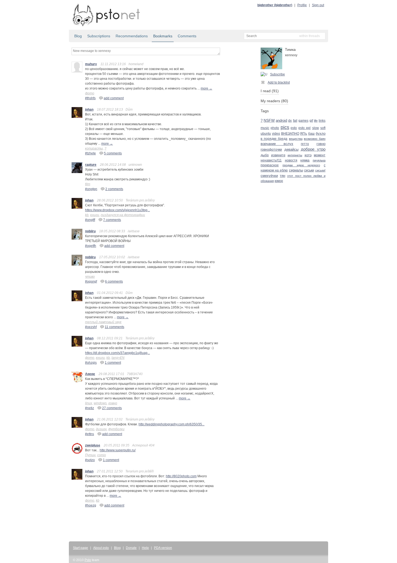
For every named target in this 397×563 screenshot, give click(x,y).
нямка (304, 160)
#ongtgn (91, 189)
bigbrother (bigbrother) (274, 5)
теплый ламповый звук (103, 322)
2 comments (114, 189)
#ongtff (90, 220)
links (322, 120)
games (303, 120)
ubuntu (266, 133)
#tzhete (90, 153)
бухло (320, 133)
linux (88, 403)
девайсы (291, 149)
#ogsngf (91, 281)
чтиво (90, 277)
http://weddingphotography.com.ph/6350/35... (171, 424)
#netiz (89, 408)
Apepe (90, 374)
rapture (90, 165)
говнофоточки (271, 149)
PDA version (163, 548)
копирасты (94, 148)
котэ (308, 155)
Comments (187, 36)
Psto (88, 560)
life (316, 120)
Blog (78, 36)
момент (319, 155)
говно (112, 403)
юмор (279, 181)
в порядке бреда (274, 139)
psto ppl (304, 128)
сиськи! (320, 170)
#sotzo (90, 460)
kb (87, 215)
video (276, 133)
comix (101, 455)
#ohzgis (91, 363)
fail (295, 120)
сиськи (309, 170)
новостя (291, 160)
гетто (305, 143)
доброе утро (313, 149)
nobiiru (90, 231)
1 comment (113, 363)
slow (315, 128)
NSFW (269, 120)
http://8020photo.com (181, 476)
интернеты (295, 155)
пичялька (319, 160)
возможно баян (314, 138)
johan (89, 109)
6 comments (114, 281)
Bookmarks (162, 36)
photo (275, 128)
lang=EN (118, 358)
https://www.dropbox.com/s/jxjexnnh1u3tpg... (117, 210)
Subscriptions (98, 36)
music (265, 128)
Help (145, 548)
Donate (131, 548)
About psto (101, 548)
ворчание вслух (277, 144)
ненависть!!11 (271, 160)
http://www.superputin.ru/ (118, 450)
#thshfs (90, 98)
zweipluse (92, 445)
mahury (91, 64)
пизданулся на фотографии (123, 215)
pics (285, 127)
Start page (80, 548)
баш (311, 133)
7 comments (112, 220)
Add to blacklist (279, 82)
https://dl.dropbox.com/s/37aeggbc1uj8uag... (117, 353)
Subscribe (277, 74)
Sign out (318, 5)
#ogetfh (90, 246)
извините (278, 155)
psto (294, 128)
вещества (295, 138)
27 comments (112, 408)
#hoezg (90, 505)
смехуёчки (269, 176)
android (281, 120)
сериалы (296, 170)
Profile (302, 5)
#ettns (89, 434)
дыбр (265, 155)
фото (89, 93)
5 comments (113, 153)
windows (100, 403)
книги (94, 215)
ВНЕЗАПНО (290, 133)
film (87, 184)
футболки (116, 429)
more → (206, 88)
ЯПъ (303, 133)
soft (322, 128)
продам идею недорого (301, 165)
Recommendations (132, 36)
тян (282, 176)
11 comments (114, 327)
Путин (90, 455)
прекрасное (270, 165)
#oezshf (91, 327)
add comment (114, 98)
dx (290, 120)
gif (311, 120)
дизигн (101, 429)
